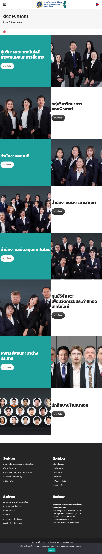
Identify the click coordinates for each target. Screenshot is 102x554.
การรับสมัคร (58, 472)
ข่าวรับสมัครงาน (9, 510)
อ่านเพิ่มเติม (7, 66)
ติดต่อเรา (7, 514)
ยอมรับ (51, 550)
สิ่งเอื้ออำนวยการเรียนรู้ (12, 476)
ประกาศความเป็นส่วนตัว (12, 519)
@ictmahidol (74, 522)
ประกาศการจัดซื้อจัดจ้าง (12, 506)
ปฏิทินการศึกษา (9, 480)
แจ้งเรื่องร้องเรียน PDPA (12, 523)
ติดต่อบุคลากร (58, 468)
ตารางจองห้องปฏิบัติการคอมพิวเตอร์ (17, 472)
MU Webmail (58, 476)
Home (5, 21)
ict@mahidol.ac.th (64, 519)
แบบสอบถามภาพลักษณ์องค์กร (15, 502)
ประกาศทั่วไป (58, 485)
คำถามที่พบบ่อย (9, 468)
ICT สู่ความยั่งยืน (59, 480)
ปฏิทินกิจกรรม (58, 464)
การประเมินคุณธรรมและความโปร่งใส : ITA (19, 464)
